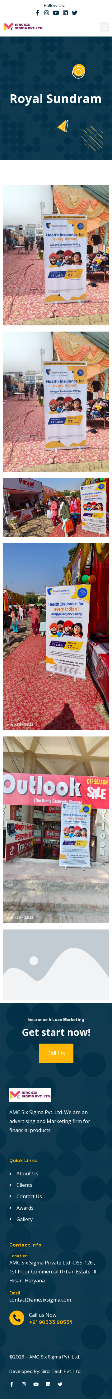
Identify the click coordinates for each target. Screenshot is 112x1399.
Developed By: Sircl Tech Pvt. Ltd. (45, 1371)
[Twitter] (74, 12)
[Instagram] (46, 12)
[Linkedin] (65, 12)
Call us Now (42, 1314)
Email (14, 1293)
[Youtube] (56, 12)
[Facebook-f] (37, 12)
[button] (104, 27)
